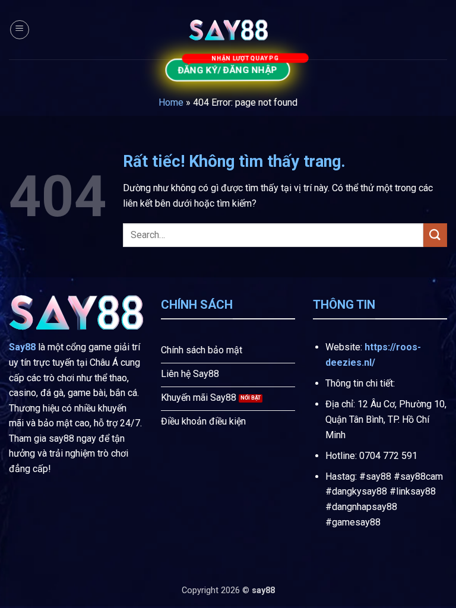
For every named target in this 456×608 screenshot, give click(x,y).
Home (171, 102)
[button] (19, 29)
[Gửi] (435, 234)
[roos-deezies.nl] (228, 30)
